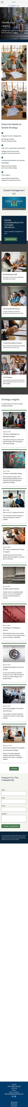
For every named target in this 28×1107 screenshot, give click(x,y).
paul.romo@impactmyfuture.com (14, 1094)
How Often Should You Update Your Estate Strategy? (14, 749)
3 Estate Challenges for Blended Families (11, 435)
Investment (14, 1106)
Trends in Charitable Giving (12, 473)
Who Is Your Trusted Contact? (13, 512)
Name (3, 790)
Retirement (14, 1104)
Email (3, 798)
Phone (3, 806)
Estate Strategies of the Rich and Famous (13, 710)
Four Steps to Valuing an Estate (11, 629)
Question (4, 814)
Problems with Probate (11, 589)
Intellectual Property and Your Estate (13, 668)
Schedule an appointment (11, 826)
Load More (14, 768)
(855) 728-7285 (16, 1086)
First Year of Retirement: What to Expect (13, 551)
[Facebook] (13, 1096)
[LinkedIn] (15, 1096)
